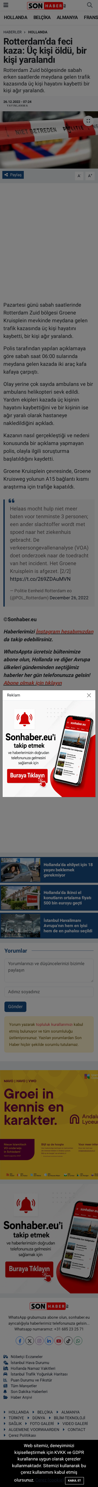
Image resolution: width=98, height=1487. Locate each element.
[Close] (89, 695)
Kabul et (74, 1480)
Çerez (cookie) (49, 1480)
